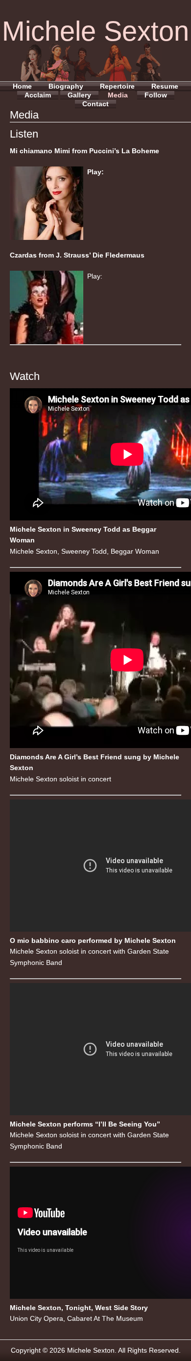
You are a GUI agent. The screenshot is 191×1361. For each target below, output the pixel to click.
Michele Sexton (95, 31)
